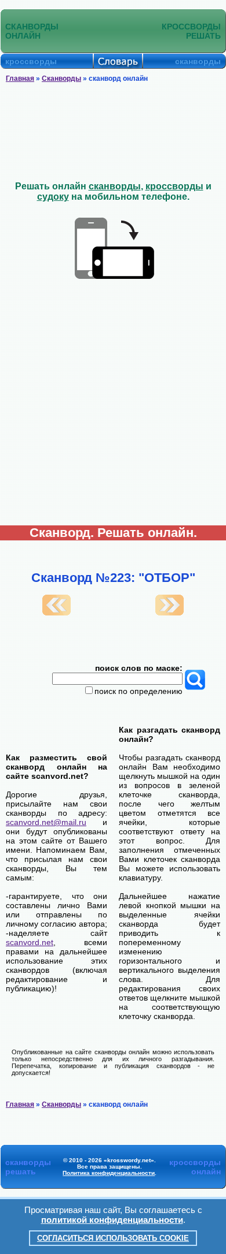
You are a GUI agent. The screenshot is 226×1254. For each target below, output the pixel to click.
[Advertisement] (113, 132)
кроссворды (174, 186)
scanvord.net (29, 942)
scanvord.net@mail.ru (46, 822)
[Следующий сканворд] (169, 612)
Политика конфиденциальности (109, 1173)
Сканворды (61, 78)
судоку (53, 196)
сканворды (115, 186)
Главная (20, 78)
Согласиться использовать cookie (113, 1238)
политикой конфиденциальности (112, 1220)
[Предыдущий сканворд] (56, 612)
